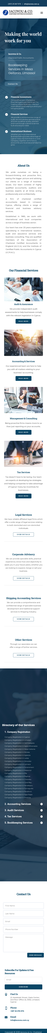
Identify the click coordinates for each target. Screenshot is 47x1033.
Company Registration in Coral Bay (18, 782)
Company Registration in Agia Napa (18, 794)
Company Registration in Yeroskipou (19, 785)
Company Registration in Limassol (18, 740)
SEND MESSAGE (35, 955)
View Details (23, 534)
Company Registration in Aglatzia (17, 755)
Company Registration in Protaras (18, 798)
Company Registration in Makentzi (18, 770)
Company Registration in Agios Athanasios (21, 746)
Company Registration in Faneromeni (19, 767)
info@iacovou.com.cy (31, 4)
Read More (23, 321)
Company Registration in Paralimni (18, 791)
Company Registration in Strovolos (18, 761)
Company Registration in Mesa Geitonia (20, 749)
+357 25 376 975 (17, 1011)
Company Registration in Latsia (17, 758)
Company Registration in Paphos (17, 776)
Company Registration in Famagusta (19, 788)
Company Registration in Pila (16, 773)
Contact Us (13, 84)
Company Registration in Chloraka (18, 779)
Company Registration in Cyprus (17, 737)
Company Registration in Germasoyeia (19, 743)
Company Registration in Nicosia (17, 752)
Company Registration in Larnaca (18, 764)
